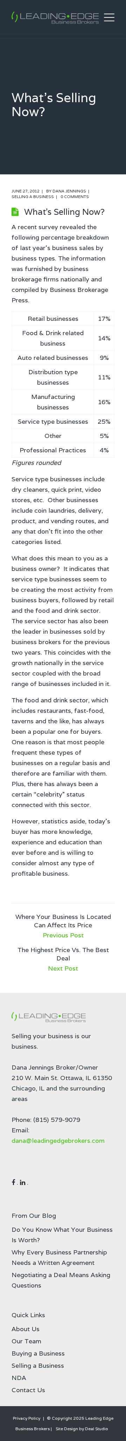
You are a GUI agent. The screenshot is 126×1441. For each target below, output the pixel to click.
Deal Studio (96, 1428)
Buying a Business (38, 1353)
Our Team (26, 1341)
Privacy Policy (26, 1418)
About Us (26, 1329)
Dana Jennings (69, 191)
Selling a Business (33, 196)
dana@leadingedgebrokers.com (58, 1141)
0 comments (75, 196)
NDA (19, 1378)
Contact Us (28, 1390)
